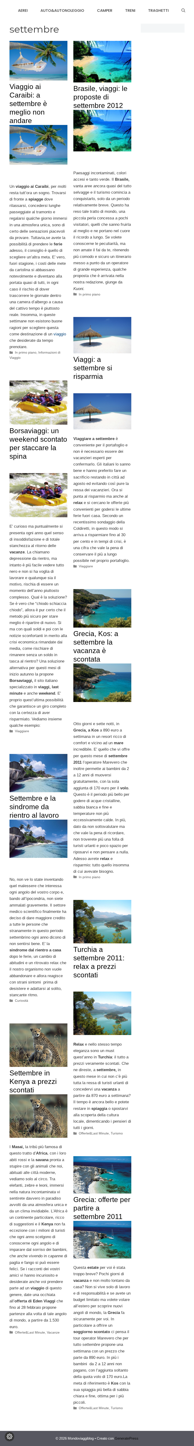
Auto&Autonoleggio (62, 10)
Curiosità (21, 1000)
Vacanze (53, 1332)
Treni (130, 10)
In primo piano (25, 352)
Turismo (117, 1133)
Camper (104, 10)
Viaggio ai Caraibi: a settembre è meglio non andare (28, 103)
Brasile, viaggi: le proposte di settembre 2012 (100, 97)
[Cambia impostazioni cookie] (9, 1436)
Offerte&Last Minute (94, 1133)
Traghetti (158, 10)
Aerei (23, 10)
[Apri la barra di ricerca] (183, 11)
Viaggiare (86, 566)
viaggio (59, 334)
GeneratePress (126, 1438)
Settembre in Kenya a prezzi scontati (33, 1081)
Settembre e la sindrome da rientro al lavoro (34, 806)
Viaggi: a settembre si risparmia (92, 367)
